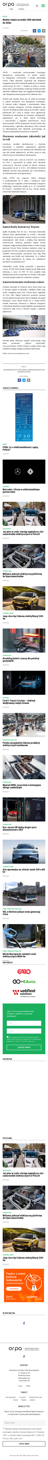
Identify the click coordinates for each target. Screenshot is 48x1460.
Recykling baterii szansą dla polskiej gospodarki (21, 659)
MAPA (28, 1386)
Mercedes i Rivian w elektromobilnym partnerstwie (21, 490)
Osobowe (6, 613)
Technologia (7, 571)
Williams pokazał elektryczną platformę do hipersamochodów (22, 575)
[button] (43, 6)
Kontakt (21, 9)
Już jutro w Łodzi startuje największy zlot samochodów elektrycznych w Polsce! (23, 532)
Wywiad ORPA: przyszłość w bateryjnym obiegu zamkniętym (22, 786)
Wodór (5, 16)
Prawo (23, 1400)
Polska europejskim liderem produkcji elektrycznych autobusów (21, 744)
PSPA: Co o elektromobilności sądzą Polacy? (20, 448)
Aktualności (7, 529)
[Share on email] (43, 30)
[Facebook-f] (24, 1323)
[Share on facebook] (34, 30)
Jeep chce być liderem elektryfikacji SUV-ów (23, 617)
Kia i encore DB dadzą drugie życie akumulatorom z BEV (20, 828)
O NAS (11, 9)
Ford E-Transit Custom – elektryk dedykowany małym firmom (19, 701)
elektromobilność (9, 370)
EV (16, 370)
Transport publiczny (10, 740)
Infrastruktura (35, 1397)
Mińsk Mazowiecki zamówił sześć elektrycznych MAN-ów (19, 955)
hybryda (24, 370)
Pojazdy (22, 1397)
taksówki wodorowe (34, 370)
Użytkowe (6, 486)
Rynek (5, 444)
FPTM (19, 370)
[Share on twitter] (39, 30)
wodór (28, 372)
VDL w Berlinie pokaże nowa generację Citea (21, 913)
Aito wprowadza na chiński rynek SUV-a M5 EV (24, 870)
